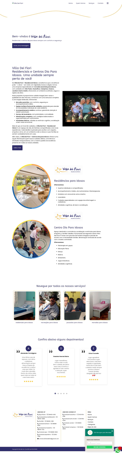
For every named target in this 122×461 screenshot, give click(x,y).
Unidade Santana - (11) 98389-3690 (47, 424)
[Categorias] (107, 3)
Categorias (91, 424)
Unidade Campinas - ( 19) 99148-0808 (73, 428)
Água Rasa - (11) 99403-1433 (47, 414)
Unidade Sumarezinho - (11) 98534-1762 (46, 428)
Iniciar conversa (99, 447)
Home (71, 3)
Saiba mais (17, 148)
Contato (100, 3)
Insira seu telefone (93, 440)
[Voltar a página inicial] (17, 3)
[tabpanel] (28, 367)
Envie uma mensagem (21, 46)
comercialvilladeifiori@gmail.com (49, 439)
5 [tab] (67, 394)
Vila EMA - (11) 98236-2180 (46, 421)
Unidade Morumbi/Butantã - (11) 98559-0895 (47, 418)
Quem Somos (80, 3)
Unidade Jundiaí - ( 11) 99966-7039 (72, 423)
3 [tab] (61, 394)
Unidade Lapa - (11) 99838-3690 (48, 432)
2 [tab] (58, 394)
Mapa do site (92, 427)
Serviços (91, 3)
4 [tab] (64, 394)
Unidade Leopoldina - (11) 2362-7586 (47, 435)
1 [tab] (55, 394)
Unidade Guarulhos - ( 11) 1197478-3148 (73, 415)
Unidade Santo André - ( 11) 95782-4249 (73, 419)
